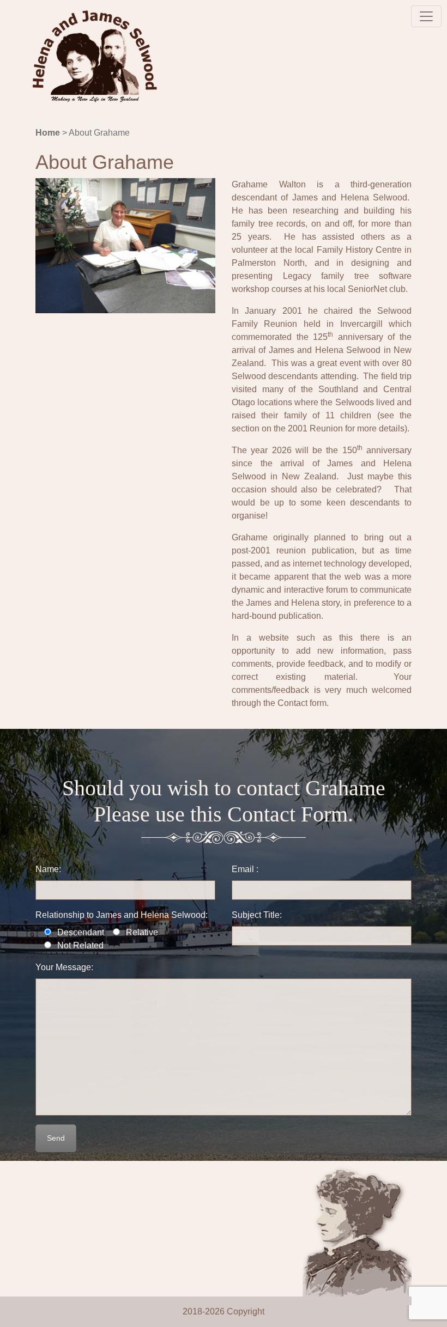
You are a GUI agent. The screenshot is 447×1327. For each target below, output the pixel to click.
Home (47, 132)
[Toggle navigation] (426, 16)
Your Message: (64, 967)
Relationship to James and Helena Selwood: (121, 915)
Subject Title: (257, 915)
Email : (245, 869)
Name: (48, 869)
